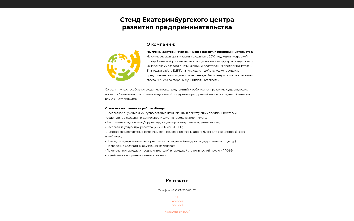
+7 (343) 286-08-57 (183, 190)
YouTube (177, 204)
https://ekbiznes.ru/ (177, 211)
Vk (177, 197)
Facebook (177, 201)
